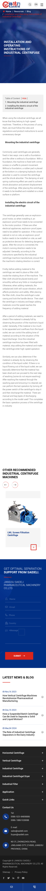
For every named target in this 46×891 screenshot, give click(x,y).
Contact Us (8, 807)
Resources (19, 11)
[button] (6, 485)
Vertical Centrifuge (11, 760)
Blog (29, 11)
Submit (19, 656)
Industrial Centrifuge (12, 768)
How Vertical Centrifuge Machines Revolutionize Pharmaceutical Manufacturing (20, 698)
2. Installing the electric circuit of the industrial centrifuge (21, 107)
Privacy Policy (21, 872)
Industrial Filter (10, 784)
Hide (24, 98)
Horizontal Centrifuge (13, 752)
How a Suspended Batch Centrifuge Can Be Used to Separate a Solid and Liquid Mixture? (20, 716)
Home (8, 11)
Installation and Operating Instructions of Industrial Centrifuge (22, 15)
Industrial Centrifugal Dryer (16, 776)
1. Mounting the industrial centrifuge (21, 102)
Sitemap (6, 872)
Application (8, 791)
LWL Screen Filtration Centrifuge (18, 533)
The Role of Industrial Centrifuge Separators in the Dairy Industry (19, 733)
